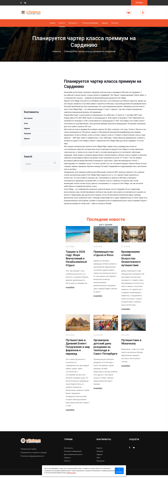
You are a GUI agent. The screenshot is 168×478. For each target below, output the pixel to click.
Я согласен (119, 471)
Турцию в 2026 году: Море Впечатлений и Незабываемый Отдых (76, 258)
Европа (27, 138)
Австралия (28, 118)
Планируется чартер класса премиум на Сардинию (90, 51)
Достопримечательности (73, 454)
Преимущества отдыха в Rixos (103, 253)
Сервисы (67, 457)
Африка (27, 128)
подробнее (70, 287)
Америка (27, 133)
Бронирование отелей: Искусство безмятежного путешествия (131, 258)
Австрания (100, 461)
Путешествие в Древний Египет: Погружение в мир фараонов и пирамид (78, 347)
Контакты (114, 23)
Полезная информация (90, 23)
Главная (52, 23)
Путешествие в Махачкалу (131, 342)
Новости (62, 23)
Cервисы (105, 23)
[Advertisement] (41, 91)
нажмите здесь (71, 473)
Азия (26, 123)
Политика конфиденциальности (32, 456)
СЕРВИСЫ (139, 3)
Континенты (72, 23)
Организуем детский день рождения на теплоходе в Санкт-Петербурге (105, 347)
